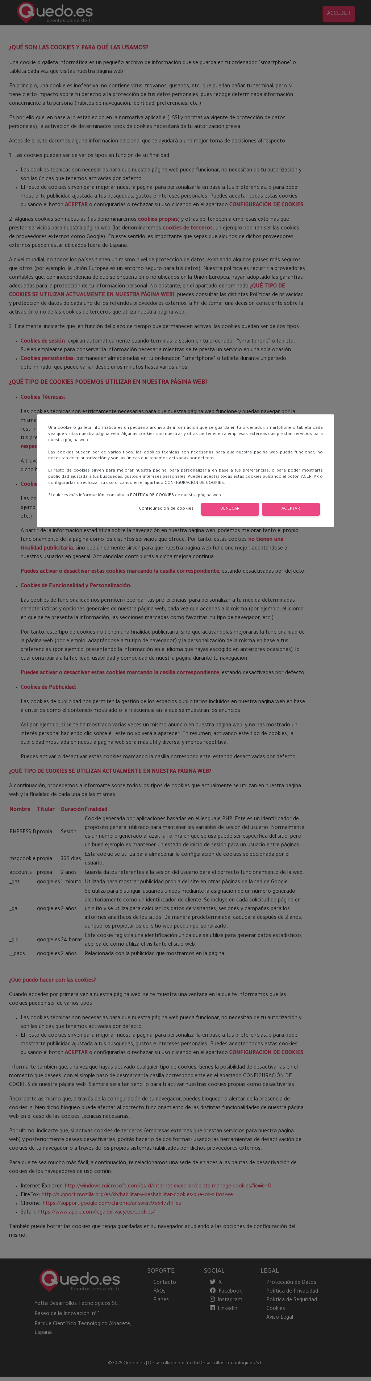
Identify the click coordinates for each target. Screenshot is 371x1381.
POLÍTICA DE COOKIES (152, 495)
